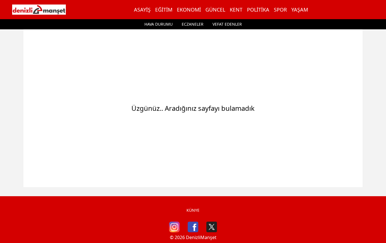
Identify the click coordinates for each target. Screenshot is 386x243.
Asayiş (142, 9)
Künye (193, 210)
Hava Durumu (158, 24)
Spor (280, 9)
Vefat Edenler (227, 24)
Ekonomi (189, 9)
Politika (258, 9)
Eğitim (163, 9)
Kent (236, 9)
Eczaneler (192, 24)
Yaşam (299, 9)
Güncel (215, 9)
